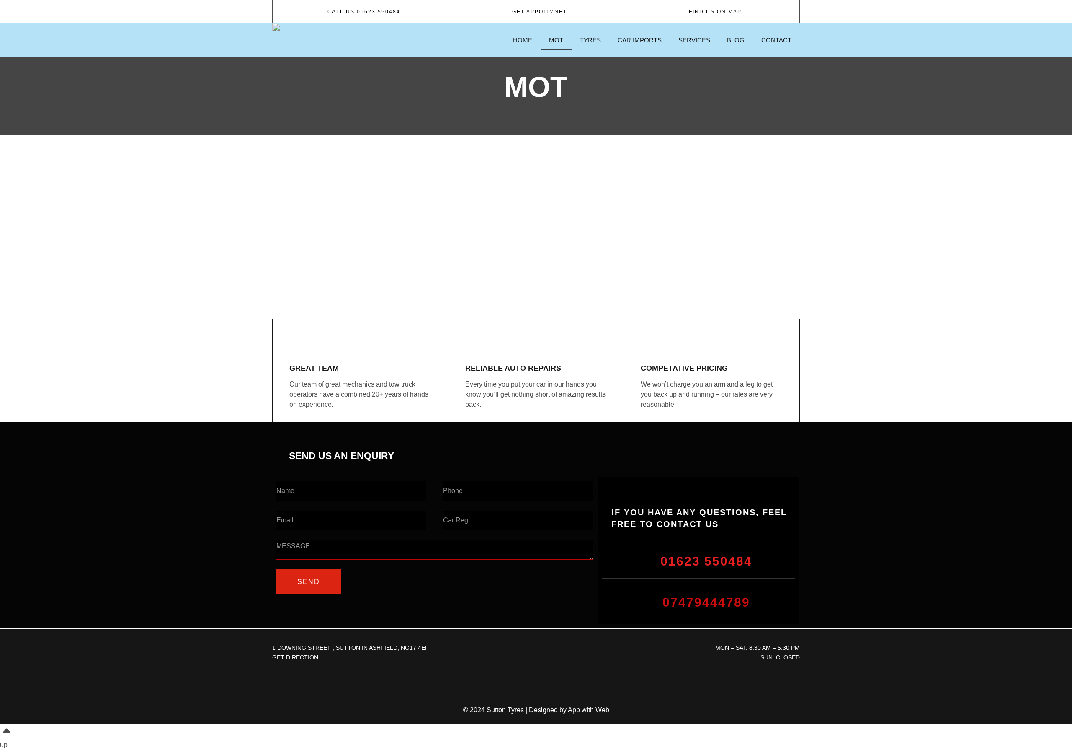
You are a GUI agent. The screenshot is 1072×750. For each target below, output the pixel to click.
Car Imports (640, 40)
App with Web (588, 710)
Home (522, 40)
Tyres (590, 40)
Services (694, 40)
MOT (556, 40)
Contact (776, 40)
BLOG (736, 40)
